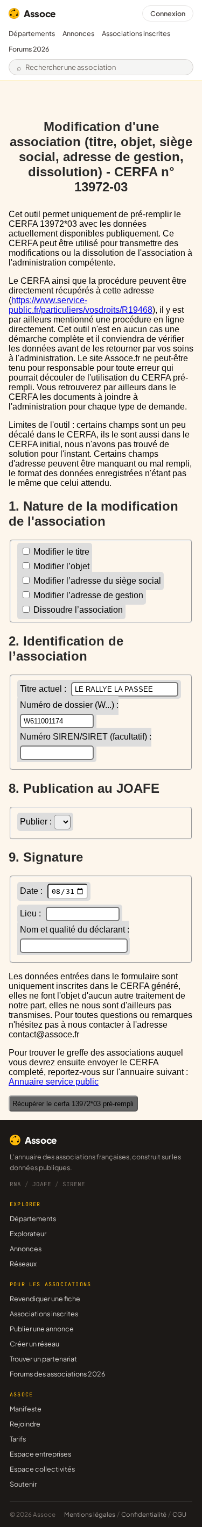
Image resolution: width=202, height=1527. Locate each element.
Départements (32, 33)
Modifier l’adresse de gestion (87, 595)
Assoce (39, 13)
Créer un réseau (34, 1343)
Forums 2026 (29, 49)
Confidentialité (143, 1514)
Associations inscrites (136, 33)
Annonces (78, 33)
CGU (179, 1514)
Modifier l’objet (60, 566)
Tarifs (18, 1439)
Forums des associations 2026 (57, 1374)
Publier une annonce (42, 1328)
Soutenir (23, 1484)
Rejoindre (25, 1424)
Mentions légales (89, 1514)
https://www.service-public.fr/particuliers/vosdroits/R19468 (80, 305)
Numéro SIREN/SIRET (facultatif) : (85, 736)
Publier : (37, 821)
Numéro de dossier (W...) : (69, 704)
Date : (32, 890)
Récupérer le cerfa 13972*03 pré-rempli (73, 1104)
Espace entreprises (40, 1454)
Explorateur (28, 1233)
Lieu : (31, 913)
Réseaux (23, 1263)
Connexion (167, 13)
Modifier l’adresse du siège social (96, 580)
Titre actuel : (44, 688)
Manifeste (25, 1408)
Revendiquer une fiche (45, 1298)
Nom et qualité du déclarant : (74, 929)
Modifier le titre (60, 551)
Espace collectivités (42, 1469)
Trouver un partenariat (43, 1358)
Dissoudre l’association (77, 609)
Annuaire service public (54, 1081)
